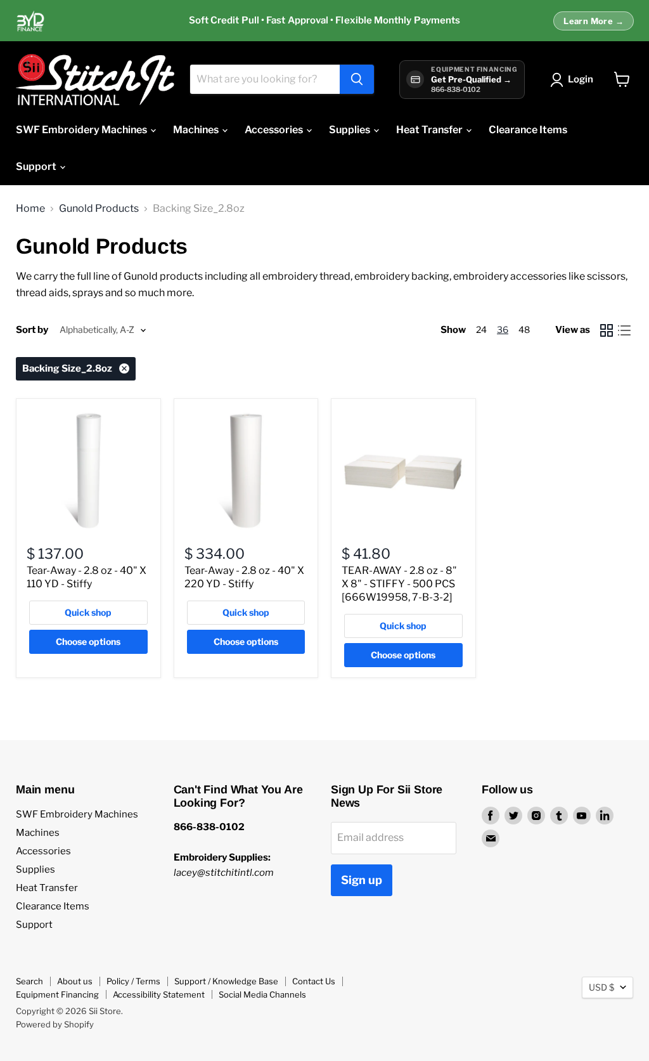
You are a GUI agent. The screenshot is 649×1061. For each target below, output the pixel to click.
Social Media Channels (262, 994)
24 (481, 329)
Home (30, 208)
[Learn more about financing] (324, 21)
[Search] (357, 79)
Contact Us (313, 981)
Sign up (361, 880)
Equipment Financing (57, 994)
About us (75, 981)
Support (37, 166)
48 (524, 329)
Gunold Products (99, 208)
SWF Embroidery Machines (82, 130)
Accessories (275, 130)
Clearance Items (528, 130)
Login (580, 79)
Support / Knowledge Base (226, 981)
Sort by (32, 330)
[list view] (624, 330)
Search (29, 981)
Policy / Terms (133, 981)
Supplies (350, 130)
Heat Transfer (430, 130)
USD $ (601, 987)
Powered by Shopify (55, 1024)
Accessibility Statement (159, 994)
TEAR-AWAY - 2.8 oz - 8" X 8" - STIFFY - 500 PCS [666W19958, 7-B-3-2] (399, 583)
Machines (197, 130)
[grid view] (606, 330)
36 (502, 329)
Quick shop (88, 612)
